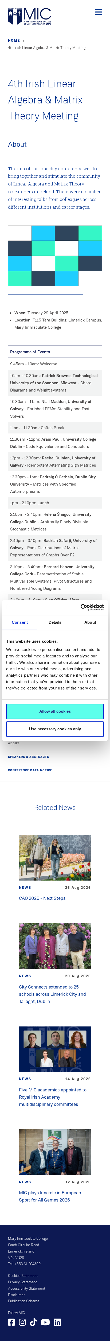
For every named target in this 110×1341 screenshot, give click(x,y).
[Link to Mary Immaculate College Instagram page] (22, 1323)
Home (14, 40)
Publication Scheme (23, 1301)
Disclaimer (16, 1295)
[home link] (29, 16)
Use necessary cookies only (55, 729)
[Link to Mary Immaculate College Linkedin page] (57, 1323)
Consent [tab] (20, 622)
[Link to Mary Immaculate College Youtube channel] (45, 1323)
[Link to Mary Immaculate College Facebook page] (11, 1323)
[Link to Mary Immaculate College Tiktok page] (33, 1323)
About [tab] (90, 622)
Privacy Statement (22, 1282)
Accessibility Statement (26, 1288)
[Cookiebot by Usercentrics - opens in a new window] (80, 607)
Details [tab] (55, 622)
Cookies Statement (23, 1276)
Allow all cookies (55, 711)
